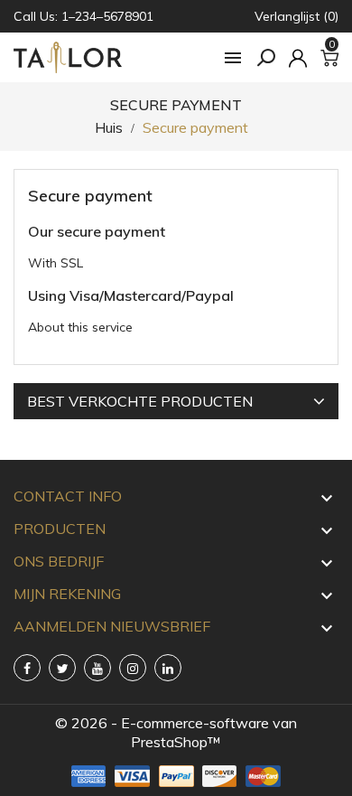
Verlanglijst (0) (296, 16)
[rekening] (298, 58)
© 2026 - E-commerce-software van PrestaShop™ (176, 732)
